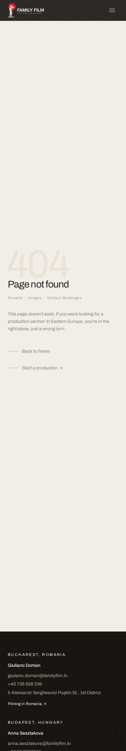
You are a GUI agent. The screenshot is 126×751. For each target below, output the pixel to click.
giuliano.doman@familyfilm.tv (38, 675)
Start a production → (42, 368)
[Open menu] (112, 10)
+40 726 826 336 (25, 684)
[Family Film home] (29, 10)
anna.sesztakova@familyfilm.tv (39, 743)
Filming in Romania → (27, 704)
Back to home (36, 351)
